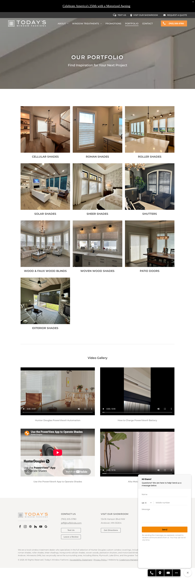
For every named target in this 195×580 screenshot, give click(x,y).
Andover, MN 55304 (111, 523)
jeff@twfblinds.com (71, 523)
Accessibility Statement (81, 560)
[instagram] (25, 526)
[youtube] (41, 526)
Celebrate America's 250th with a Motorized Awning (96, 6)
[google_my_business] (46, 526)
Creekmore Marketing (129, 560)
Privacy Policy (100, 560)
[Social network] (35, 526)
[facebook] (20, 526)
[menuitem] (63, 23)
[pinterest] (30, 526)
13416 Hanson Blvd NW (113, 519)
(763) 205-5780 (68, 519)
